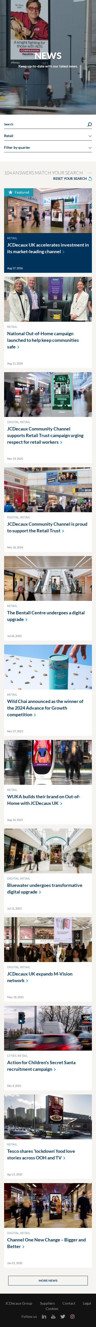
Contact (68, 1303)
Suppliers (47, 1303)
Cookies (52, 1309)
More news (48, 1280)
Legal (87, 1303)
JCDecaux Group (18, 1303)
